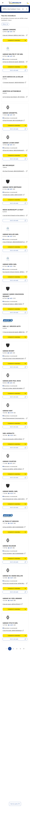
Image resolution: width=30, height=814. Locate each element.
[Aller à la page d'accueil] (15, 2)
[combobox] (15, 9)
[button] (23, 9)
